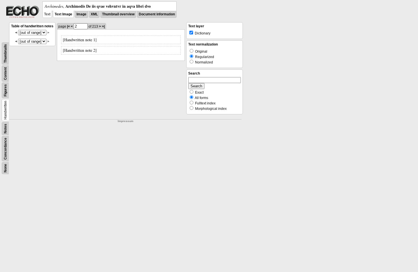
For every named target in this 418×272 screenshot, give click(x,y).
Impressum (125, 121)
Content (5, 73)
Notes (5, 128)
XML (94, 14)
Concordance (5, 149)
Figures (5, 90)
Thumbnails (5, 53)
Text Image (63, 14)
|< (68, 26)
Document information (157, 14)
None (5, 168)
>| (103, 26)
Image (81, 14)
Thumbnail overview (118, 14)
